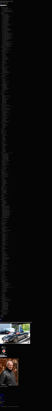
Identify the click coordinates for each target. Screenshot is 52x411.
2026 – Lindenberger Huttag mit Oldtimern (6, 16)
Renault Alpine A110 (4, 267)
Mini (1, 221)
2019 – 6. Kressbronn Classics (5, 32)
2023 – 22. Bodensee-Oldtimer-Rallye (6, 25)
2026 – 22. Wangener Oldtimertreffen (6, 15)
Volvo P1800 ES (4, 294)
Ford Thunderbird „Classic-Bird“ (5, 157)
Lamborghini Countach (4, 190)
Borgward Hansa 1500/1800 (5, 104)
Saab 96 (3, 274)
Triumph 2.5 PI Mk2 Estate (5, 279)
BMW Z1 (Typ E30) (4, 100)
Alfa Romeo (2, 67)
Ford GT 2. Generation (4, 153)
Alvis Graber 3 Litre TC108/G (5, 74)
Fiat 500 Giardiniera (4, 149)
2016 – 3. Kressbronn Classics (5, 42)
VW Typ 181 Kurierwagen (5, 290)
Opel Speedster (3, 240)
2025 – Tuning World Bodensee (5, 19)
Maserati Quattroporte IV (4, 203)
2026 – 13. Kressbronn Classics (5, 14)
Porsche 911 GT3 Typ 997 (4, 255)
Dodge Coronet (3, 118)
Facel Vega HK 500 (4, 54)
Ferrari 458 (3, 135)
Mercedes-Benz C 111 (4, 216)
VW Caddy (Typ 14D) (4, 288)
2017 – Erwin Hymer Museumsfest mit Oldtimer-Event (7, 41)
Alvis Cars (2, 73)
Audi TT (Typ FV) (4, 82)
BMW (1, 94)
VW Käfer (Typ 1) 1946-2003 (5, 282)
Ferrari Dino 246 (4, 138)
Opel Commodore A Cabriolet (5, 233)
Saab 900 (3, 273)
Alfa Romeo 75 (3, 69)
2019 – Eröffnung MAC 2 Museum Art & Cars (6, 8)
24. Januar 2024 (1, 320)
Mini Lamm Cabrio (4, 222)
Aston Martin (2, 76)
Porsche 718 (3, 253)
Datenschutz (2, 316)
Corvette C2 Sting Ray (4, 114)
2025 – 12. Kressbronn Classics (5, 17)
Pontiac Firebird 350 (4, 165)
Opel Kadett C (3, 236)
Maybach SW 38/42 (4, 208)
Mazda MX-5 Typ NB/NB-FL (5, 58)
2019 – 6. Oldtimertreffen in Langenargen (6, 35)
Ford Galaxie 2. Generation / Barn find (6, 160)
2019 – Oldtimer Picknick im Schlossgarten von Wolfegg (7, 33)
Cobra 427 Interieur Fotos (4, 66)
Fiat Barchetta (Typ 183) (4, 145)
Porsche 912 (3, 260)
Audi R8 (3, 80)
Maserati (2, 199)
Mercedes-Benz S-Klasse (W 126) (5, 217)
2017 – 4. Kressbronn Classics (5, 39)
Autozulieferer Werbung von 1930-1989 (6, 311)
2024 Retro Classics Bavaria (5, 21)
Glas (1, 166)
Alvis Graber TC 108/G (4, 75)
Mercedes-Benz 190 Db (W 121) (5, 211)
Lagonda (2, 188)
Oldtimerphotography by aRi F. (6, 1)
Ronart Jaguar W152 (4, 62)
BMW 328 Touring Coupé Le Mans (5, 95)
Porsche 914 (3, 256)
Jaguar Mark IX (3, 185)
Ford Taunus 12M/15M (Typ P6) (5, 155)
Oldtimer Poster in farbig (4, 313)
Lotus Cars (2, 196)
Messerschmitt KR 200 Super (5, 59)
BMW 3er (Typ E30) (4, 99)
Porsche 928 (3, 262)
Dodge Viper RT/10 (4, 120)
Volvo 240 (3, 293)
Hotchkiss (2, 171)
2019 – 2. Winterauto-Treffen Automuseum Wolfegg (7, 34)
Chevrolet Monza (4, 113)
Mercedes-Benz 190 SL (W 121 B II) (5, 210)
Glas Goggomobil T (4, 169)
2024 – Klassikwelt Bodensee (5, 22)
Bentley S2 (3, 91)
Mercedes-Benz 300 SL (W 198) (5, 209)
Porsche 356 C (3, 252)
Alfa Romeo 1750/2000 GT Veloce (5, 71)
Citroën (2, 122)
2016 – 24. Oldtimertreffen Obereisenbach (6, 43)
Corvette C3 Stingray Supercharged (5, 115)
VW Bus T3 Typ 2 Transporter (5, 285)
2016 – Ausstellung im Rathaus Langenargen (6, 300)
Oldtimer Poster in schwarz (5, 314)
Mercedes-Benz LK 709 (4, 231)
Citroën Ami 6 (3, 123)
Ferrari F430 (3, 140)
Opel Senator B (3, 244)
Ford (1, 152)
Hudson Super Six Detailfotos (5, 174)
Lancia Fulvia (3, 195)
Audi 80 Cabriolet (4, 79)
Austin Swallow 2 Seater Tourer (5, 186)
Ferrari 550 (3, 136)
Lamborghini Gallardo (4, 191)
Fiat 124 (3, 142)
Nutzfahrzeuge (2, 228)
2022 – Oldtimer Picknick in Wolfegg (6, 28)
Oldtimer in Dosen (4, 312)
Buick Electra (3, 162)
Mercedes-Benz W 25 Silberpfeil (5, 207)
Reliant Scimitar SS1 (4, 61)
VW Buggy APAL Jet (4, 291)
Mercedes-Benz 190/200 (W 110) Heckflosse (6, 214)
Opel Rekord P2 (4, 243)
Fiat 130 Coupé (3, 147)
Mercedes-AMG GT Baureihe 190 (5, 205)
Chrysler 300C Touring (4, 121)
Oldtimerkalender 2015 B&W (5, 309)
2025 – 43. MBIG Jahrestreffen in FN (6, 18)
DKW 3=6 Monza (4, 83)
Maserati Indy (3, 204)
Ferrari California (4, 137)
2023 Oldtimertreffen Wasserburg (5, 26)
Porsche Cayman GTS (4, 264)
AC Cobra (2, 65)
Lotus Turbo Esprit (4, 198)
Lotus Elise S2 (3, 197)
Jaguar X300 (3, 178)
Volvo (1, 292)
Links (1, 310)
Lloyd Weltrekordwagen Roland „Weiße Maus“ (6, 106)
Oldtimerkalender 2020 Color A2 (5, 302)
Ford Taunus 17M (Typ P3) (5, 154)
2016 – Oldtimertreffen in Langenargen (6, 45)
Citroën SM (3, 126)
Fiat (1, 141)
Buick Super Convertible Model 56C (5, 164)
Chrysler (2, 116)
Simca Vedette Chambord (4, 277)
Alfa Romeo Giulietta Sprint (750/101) (6, 72)
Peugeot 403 (3, 247)
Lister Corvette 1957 (4, 55)
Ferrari (1, 133)
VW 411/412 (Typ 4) (4, 286)
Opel (1, 232)
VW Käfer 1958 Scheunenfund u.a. (5, 50)
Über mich (2, 315)
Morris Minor (3, 90)
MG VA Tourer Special (4, 219)
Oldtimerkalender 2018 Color (5, 305)
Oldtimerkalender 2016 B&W (5, 308)
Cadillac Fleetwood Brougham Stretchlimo (6, 109)
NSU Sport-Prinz (4, 226)
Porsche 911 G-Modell (4, 259)
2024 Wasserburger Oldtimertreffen (5, 23)
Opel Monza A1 (3, 237)
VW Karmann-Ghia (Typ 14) (5, 287)
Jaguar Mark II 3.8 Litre (4, 183)
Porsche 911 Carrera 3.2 (4, 254)
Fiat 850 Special (3, 151)
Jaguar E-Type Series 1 (4, 182)
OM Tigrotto (3, 229)
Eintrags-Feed (2, 399)
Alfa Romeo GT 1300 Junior (5, 70)
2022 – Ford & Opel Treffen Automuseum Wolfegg (7, 29)
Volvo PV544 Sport (4, 296)
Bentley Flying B (4, 92)
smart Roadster (3, 278)
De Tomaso (2, 130)
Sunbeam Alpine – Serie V (4, 63)
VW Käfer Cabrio (4, 283)
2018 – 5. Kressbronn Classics (5, 36)
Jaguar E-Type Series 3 (4, 181)
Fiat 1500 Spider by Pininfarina (5, 144)
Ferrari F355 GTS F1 (4, 139)
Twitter (2, 404)
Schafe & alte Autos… (4, 48)
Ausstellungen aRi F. (3, 298)
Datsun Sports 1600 (4, 129)
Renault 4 (3, 266)
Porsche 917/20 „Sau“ (4, 261)
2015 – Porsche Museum (4, 12)
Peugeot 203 (3, 249)
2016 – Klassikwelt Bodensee (5, 44)
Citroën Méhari (3, 127)
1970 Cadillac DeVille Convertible (5, 108)
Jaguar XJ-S (3, 179)
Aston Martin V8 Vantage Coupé (5, 77)
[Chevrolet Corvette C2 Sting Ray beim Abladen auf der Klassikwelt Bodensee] (15, 343)
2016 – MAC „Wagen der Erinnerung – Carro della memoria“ (8, 11)
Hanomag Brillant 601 (4, 170)
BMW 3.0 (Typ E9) (4, 101)
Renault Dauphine (4, 268)
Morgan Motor (2, 223)
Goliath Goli (3, 105)
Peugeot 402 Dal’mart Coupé (5, 248)
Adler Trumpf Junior (4, 51)
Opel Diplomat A (4, 234)
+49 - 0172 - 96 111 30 (2, 396)
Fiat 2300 (3, 148)
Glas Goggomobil (4, 168)
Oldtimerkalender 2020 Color (5, 303)
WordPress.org (2, 400)
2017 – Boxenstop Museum (5, 9)
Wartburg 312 (3, 64)
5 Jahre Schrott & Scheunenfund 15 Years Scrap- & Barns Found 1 (5, 47)
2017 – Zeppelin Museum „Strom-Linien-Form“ (7, 10)
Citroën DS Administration (4, 124)
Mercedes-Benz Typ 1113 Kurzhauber (6, 230)
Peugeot (2, 246)
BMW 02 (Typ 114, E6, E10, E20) (5, 98)
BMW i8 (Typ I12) (4, 103)
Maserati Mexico (4, 202)
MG (1, 218)
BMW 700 (3, 97)
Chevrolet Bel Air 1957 (4, 110)
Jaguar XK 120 (3, 184)
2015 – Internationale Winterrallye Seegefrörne (6, 46)
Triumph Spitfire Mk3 (4, 280)
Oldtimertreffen (2, 13)
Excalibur (2, 132)
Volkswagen (2, 281)
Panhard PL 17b (3, 60)
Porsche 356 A (3, 251)
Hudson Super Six (4, 173)
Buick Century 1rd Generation (5, 161)
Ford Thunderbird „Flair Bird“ (5, 158)
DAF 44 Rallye (3, 53)
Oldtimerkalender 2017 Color (5, 306)
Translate (4, 355)
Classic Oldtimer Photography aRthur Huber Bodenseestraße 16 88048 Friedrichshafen (3, 395)
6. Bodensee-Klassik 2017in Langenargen (4, 40)
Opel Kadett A (3, 235)
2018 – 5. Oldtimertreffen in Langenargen (6, 38)
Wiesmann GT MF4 (4, 297)
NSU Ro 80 (3, 225)
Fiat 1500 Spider (4, 143)
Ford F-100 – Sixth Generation (5, 159)
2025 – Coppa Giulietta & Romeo (5, 20)
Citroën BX (3, 128)
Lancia (1, 193)
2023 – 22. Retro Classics (4, 27)
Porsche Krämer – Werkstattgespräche (6, 258)
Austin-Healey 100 (4, 89)
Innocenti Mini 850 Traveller (5, 176)
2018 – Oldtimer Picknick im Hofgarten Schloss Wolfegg (7, 37)
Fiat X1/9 (3, 146)
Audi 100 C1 (3, 78)
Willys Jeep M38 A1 (4, 187)
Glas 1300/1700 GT (4, 167)
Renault (2, 265)
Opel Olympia (3, 242)
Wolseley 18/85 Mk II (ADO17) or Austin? (6, 88)
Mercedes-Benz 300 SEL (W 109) (5, 215)
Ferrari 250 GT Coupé (4, 134)
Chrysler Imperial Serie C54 (5, 117)
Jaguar (1, 177)
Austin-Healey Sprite (4, 86)
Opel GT (3, 241)
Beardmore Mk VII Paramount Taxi (5, 52)
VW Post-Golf (3, 289)
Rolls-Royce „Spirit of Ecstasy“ (5, 270)
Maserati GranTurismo (4, 201)
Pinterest (2, 405)
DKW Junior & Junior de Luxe (5, 84)
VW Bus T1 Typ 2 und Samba (5, 284)
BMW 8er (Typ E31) (4, 102)
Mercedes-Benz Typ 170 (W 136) (5, 206)
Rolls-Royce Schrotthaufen (5, 269)
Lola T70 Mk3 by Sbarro (4, 57)
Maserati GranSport (4, 200)
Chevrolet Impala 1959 (4, 111)
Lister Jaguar (3, 56)
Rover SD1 (3, 272)
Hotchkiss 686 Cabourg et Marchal (5, 172)
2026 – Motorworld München (5, 7)
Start (1, 6)
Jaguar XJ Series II (4, 180)
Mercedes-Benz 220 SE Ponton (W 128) (6, 212)
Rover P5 (3, 271)
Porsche (2, 250)
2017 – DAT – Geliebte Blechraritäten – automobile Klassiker (6, 299)
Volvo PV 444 (3, 295)
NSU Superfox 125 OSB (4, 227)
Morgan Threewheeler (4, 224)
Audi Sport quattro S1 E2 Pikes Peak (5, 81)
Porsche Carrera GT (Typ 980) (5, 263)
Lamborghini (2, 189)
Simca (1, 275)
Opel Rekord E (3, 239)
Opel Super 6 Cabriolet (4, 245)
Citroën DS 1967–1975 (4, 125)
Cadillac (2, 107)
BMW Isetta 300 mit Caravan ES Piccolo (6, 96)
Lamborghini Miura (4, 192)
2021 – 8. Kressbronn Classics (5, 31)
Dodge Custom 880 (4, 119)
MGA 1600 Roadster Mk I (4, 220)
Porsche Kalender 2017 (4, 307)
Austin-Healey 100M (4, 85)
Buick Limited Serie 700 (4, 163)
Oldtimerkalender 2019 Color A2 (5, 304)
